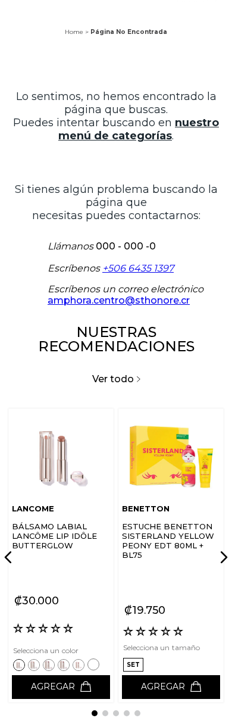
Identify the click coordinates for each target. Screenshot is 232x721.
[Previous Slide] (10, 557)
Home (74, 32)
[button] (20, 665)
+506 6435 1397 (138, 268)
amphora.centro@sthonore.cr (119, 300)
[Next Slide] (222, 557)
